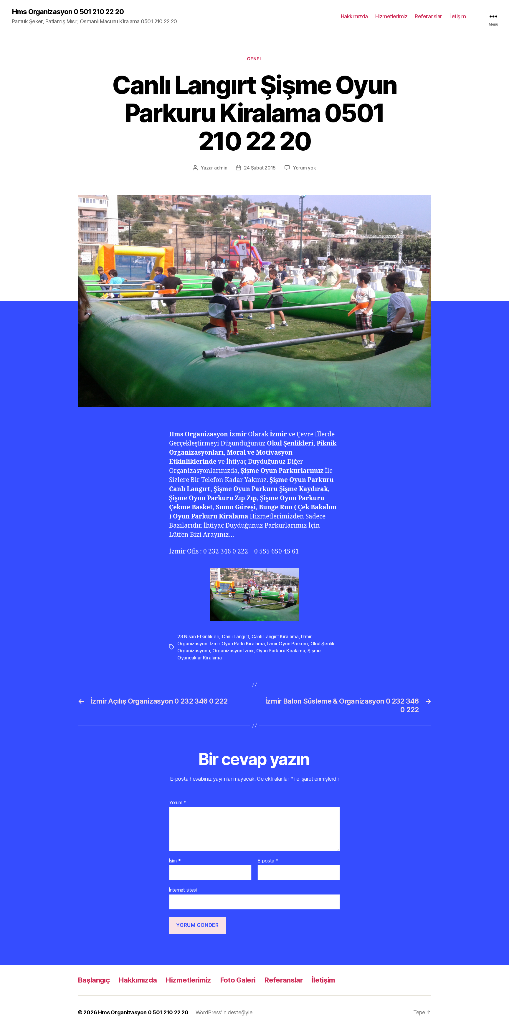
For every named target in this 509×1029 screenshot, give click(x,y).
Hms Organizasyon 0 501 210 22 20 (68, 11)
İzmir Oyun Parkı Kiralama (237, 643)
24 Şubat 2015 (260, 168)
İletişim (457, 16)
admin (220, 168)
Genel (254, 58)
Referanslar (428, 16)
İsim (175, 861)
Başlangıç (94, 980)
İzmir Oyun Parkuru (287, 643)
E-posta (267, 861)
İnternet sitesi (183, 890)
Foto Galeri (238, 980)
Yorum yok (304, 168)
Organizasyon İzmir (233, 651)
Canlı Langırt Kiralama (275, 636)
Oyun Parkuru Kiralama (280, 651)
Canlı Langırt (235, 636)
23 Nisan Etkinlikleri (198, 636)
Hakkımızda (354, 16)
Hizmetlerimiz (391, 16)
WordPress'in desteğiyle (224, 1012)
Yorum (177, 802)
